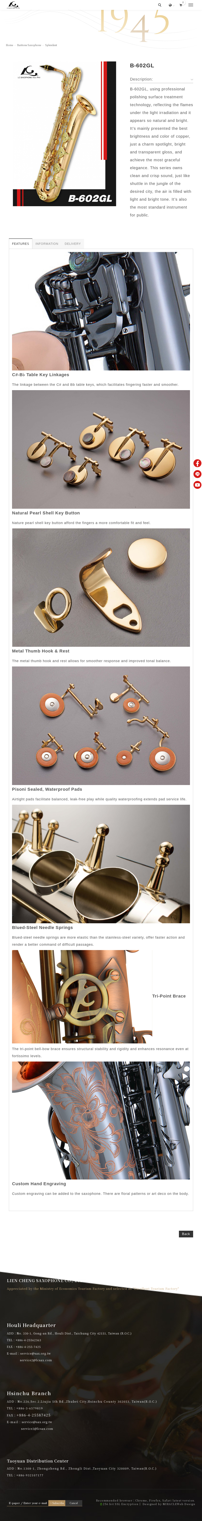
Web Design (186, 1504)
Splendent (51, 45)
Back (186, 1234)
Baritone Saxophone (29, 45)
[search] (160, 5)
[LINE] (197, 474)
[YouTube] (197, 485)
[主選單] (190, 5)
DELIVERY (73, 243)
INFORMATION (47, 243)
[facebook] (197, 463)
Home (9, 45)
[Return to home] (13, 4)
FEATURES (20, 243)
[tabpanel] (101, 29)
